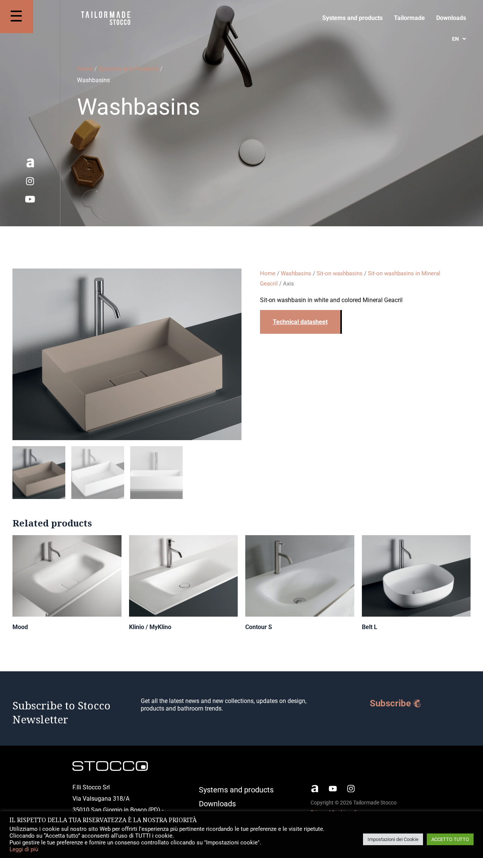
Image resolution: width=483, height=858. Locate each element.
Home (85, 68)
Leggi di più (23, 849)
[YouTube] (333, 788)
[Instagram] (30, 181)
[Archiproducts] (315, 788)
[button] (459, 39)
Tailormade (409, 17)
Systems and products (352, 17)
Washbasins (296, 273)
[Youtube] (30, 199)
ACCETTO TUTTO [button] (450, 839)
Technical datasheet (300, 321)
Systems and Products (128, 68)
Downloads (451, 17)
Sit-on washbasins (340, 273)
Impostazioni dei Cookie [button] (393, 839)
